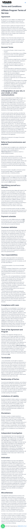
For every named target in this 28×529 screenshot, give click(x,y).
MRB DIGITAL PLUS (22, 526)
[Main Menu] (25, 2)
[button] (3, 526)
